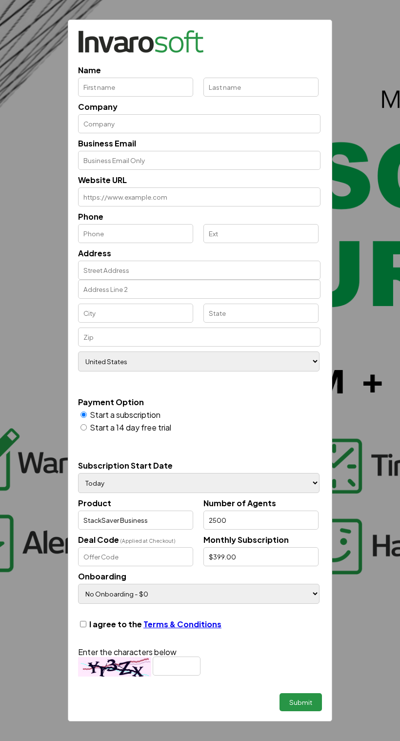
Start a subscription (125, 415)
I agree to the (155, 624)
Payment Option (111, 402)
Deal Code (126, 540)
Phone (90, 216)
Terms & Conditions (182, 624)
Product (94, 503)
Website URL (102, 180)
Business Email (107, 143)
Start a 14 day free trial (130, 427)
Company (98, 107)
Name (89, 70)
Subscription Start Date (125, 465)
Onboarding (102, 576)
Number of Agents (239, 503)
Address (94, 253)
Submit (300, 702)
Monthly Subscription (246, 540)
